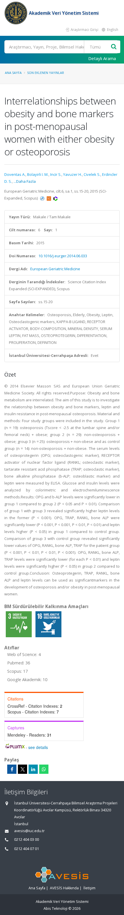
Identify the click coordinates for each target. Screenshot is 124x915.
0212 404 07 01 (26, 848)
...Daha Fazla (25, 181)
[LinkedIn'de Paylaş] (33, 769)
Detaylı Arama (102, 58)
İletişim (89, 888)
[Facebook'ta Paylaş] (11, 769)
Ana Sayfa (13, 72)
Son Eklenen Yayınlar (45, 72)
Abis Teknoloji (55, 908)
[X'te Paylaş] (22, 769)
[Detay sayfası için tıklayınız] (19, 624)
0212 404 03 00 (26, 839)
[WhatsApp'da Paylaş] (43, 769)
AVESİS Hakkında (64, 888)
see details (38, 747)
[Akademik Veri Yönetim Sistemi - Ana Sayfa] (16, 13)
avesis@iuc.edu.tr (29, 830)
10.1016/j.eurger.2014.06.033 (62, 255)
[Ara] (113, 46)
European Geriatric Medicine (55, 268)
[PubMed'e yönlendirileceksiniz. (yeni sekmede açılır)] (42, 198)
